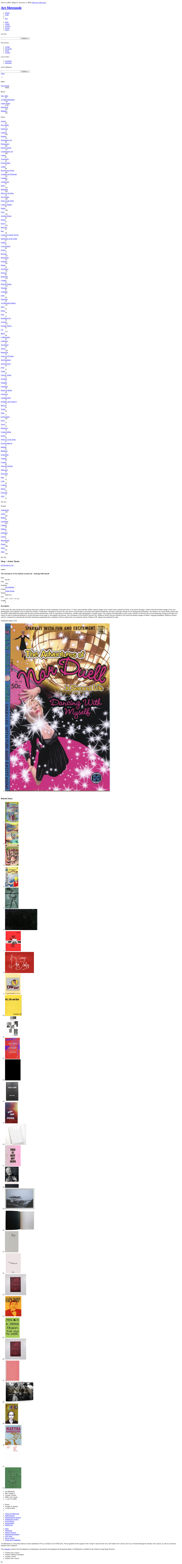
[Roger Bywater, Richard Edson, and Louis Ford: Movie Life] (19, 1402)
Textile (3, 409)
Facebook (8, 49)
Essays (3, 223)
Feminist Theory (6, 326)
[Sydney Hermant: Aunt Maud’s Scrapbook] (13, 1080)
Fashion (3, 242)
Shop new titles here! (39, 2)
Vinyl (3, 212)
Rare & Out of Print (7, 170)
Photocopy (4, 428)
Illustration (4, 189)
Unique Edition (6, 432)
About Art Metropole (12, 1514)
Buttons (3, 518)
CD (2, 330)
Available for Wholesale (9, 174)
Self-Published (6, 360)
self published (9, 587)
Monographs (5, 540)
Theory (3, 348)
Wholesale (8, 1530)
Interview (4, 227)
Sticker (3, 489)
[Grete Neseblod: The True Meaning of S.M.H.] (12, 1058)
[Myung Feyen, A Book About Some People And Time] (12, 1466)
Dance (3, 311)
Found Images (5, 163)
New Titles (4, 96)
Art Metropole (11, 8)
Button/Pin (4, 352)
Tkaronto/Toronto (7, 466)
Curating (4, 458)
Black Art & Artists (7, 193)
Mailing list (9, 1525)
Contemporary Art (7, 151)
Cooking (4, 485)
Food (2, 367)
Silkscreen (4, 470)
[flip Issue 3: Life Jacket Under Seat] (11, 1252)
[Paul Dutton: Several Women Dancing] (12, 908)
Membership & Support (13, 1517)
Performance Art (6, 140)
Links (7, 15)
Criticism (4, 132)
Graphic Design (6, 216)
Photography (5, 144)
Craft (2, 481)
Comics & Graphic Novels (10, 235)
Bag (2, 231)
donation (7, 1549)
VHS (2, 496)
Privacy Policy (10, 1538)
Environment (5, 417)
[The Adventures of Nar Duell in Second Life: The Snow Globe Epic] (12, 886)
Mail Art (3, 405)
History (3, 265)
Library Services (10, 1532)
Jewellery (4, 379)
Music (3, 333)
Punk (2, 413)
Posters (3, 544)
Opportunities (9, 1523)
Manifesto (4, 451)
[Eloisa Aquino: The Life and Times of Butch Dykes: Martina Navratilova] (13, 1445)
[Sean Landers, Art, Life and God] (13, 1015)
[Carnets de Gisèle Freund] (13, 1273)
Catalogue (4, 292)
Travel (3, 424)
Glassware (4, 394)
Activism (4, 322)
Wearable (4, 288)
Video (3, 548)
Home (7, 30)
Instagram (8, 63)
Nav (6, 18)
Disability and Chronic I (9, 402)
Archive (7, 26)
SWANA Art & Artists (8, 439)
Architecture (5, 182)
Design (3, 220)
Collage (3, 155)
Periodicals (4, 107)
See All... (4, 502)
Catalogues (4, 521)
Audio (3, 371)
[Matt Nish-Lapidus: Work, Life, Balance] (15, 1144)
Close (3, 73)
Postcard (4, 273)
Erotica (3, 436)
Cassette (3, 462)
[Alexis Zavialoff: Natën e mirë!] (19, 1209)
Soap (2, 314)
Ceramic (3, 280)
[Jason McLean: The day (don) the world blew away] (13, 1488)
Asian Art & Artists (7, 356)
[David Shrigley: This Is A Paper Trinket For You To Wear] (12, 1337)
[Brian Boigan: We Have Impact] (11, 1123)
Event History (9, 1521)
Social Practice (6, 364)
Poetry (3, 186)
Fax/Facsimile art (6, 443)
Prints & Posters (6, 284)
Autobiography (6, 398)
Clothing (4, 525)
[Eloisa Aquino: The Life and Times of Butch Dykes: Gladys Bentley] (13, 1316)
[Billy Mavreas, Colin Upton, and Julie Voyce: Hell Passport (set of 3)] (13, 951)
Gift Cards (8, 1536)
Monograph (5, 258)
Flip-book (4, 493)
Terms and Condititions (13, 1540)
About (7, 24)
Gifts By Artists (6, 375)
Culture (3, 167)
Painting (3, 136)
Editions (3, 529)
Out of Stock (5, 86)
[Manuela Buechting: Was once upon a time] (21, 929)
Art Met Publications (8, 100)
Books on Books (6, 390)
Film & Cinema (6, 148)
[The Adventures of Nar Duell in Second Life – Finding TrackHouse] (12, 822)
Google (7, 52)
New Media (5, 125)
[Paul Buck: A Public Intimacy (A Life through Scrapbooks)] (12, 1037)
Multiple (3, 447)
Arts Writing (5, 197)
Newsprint (4, 474)
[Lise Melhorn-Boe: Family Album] (12, 1380)
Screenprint (4, 455)
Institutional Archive (12, 1519)
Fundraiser (4, 386)
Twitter (7, 47)
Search (7, 13)
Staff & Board (9, 1516)
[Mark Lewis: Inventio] (19, 1230)
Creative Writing (6, 204)
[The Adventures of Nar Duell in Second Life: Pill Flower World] (11, 843)
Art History (4, 269)
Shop (7, 22)
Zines (3, 295)
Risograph (4, 276)
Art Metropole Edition (8, 303)
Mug (2, 477)
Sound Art (4, 129)
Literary (3, 121)
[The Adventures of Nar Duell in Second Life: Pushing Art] (12, 865)
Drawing (4, 254)
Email (7, 51)
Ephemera (4, 299)
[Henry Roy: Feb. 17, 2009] (12, 1101)
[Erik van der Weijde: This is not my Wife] (13, 1166)
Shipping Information (12, 1534)
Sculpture (4, 261)
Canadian (4, 178)
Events (7, 28)
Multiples (4, 111)
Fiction (3, 250)
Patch (3, 307)
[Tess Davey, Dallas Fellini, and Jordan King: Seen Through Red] (15, 1294)
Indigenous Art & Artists (9, 239)
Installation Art (6, 318)
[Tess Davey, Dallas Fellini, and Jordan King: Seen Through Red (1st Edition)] (15, 1359)
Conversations (5, 246)
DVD (3, 421)
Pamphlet (4, 383)
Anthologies (5, 510)
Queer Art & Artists (7, 201)
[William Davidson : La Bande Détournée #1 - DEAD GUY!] (13, 994)
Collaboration (5, 337)
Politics (3, 208)
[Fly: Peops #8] (12, 1423)
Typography (5, 159)
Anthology (4, 341)
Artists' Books (5, 103)
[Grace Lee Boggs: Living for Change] (12, 1187)
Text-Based (4, 345)
